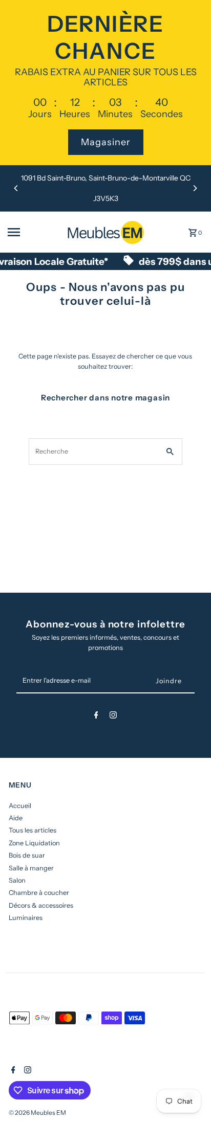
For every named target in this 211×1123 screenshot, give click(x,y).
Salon (17, 880)
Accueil (20, 806)
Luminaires (26, 918)
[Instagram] (113, 716)
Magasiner (106, 142)
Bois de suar (27, 855)
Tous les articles (32, 830)
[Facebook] (96, 716)
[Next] (194, 188)
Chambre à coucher (39, 892)
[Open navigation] (34, 232)
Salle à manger (31, 868)
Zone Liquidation (34, 843)
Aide (16, 818)
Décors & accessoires (41, 905)
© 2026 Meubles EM (37, 1112)
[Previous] (16, 188)
